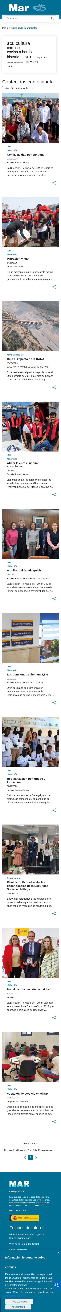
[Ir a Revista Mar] (28, 8)
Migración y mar (18, 258)
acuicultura (18, 43)
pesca (32, 61)
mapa (39, 57)
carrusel (14, 48)
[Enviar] (52, 18)
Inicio (5, 28)
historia (13, 57)
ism (27, 56)
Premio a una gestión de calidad (29, 989)
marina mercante (15, 63)
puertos (10, 66)
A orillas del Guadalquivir (24, 570)
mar (46, 57)
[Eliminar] (27, 88)
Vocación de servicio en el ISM (27, 1093)
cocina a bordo (19, 52)
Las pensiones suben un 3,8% (27, 674)
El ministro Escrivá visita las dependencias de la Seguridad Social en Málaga (27, 886)
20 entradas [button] (31, 1144)
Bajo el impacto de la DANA (25, 359)
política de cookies (15, 1295)
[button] (54, 183)
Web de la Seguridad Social (24, 1244)
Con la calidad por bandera (25, 154)
